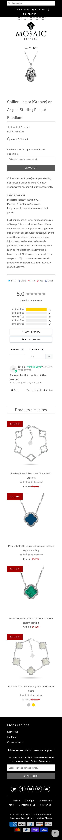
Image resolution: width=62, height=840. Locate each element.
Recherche (12, 731)
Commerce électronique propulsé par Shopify (31, 818)
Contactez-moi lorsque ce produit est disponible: (26, 151)
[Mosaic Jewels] (31, 31)
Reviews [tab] (15, 349)
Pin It (33, 281)
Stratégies (45, 804)
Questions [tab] (35, 349)
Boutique (11, 737)
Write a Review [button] (32, 331)
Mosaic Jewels (24, 814)
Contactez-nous (15, 742)
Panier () (41, 9)
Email (50, 281)
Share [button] (16, 390)
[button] (45, 390)
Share (23, 281)
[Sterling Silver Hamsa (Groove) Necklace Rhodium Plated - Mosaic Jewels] (31, 70)
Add (41, 281)
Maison (16, 800)
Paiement (30, 14)
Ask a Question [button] (32, 339)
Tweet (13, 281)
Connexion (21, 9)
